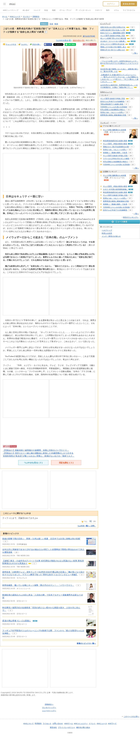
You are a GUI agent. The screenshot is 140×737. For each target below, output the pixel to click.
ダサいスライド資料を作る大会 (112, 44)
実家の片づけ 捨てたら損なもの (112, 50)
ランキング (104, 123)
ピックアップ (105, 24)
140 (133, 41)
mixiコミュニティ (81, 723)
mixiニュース (15, 16)
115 (132, 30)
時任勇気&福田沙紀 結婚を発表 (115, 141)
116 (130, 144)
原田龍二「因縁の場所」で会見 (115, 153)
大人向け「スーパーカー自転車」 (113, 41)
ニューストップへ (49, 711)
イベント (92, 723)
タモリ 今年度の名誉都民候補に (115, 189)
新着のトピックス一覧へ (86, 643)
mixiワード (112, 723)
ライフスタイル (129, 10)
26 (132, 35)
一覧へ (135, 53)
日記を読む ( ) (66, 463)
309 (106, 134)
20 (129, 115)
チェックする (11, 44)
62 (130, 141)
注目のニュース (106, 92)
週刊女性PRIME (89, 36)
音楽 (51, 24)
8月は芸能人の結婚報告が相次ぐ (113, 110)
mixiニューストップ (10, 10)
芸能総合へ (49, 704)
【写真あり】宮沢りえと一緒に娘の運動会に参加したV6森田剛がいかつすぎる (38, 453)
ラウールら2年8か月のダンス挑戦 (116, 159)
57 (128, 33)
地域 (54, 10)
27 (133, 47)
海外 (108, 10)
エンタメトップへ (49, 707)
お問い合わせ (57, 723)
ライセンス (47, 723)
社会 (46, 10)
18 (130, 107)
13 (128, 109)
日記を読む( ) (79, 40)
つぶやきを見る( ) (63, 40)
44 (132, 50)
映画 (56, 24)
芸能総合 (36, 16)
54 (35, 621)
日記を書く (36, 44)
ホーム (4, 16)
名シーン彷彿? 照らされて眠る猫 (113, 38)
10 (16, 552)
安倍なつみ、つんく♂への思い (112, 112)
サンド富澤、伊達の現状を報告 (115, 144)
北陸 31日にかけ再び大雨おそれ (112, 27)
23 (133, 38)
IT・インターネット (83, 10)
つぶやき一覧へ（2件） (87, 526)
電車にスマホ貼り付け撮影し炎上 (113, 47)
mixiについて (28, 723)
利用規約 (38, 723)
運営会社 (53, 727)
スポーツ (98, 10)
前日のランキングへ (130, 217)
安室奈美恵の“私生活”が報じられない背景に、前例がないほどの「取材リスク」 (38, 456)
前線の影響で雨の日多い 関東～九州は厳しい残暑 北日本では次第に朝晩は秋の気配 (41, 539)
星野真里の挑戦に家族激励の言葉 (113, 115)
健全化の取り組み (83, 727)
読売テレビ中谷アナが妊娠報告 (112, 101)
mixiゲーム (68, 723)
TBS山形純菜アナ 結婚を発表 (111, 104)
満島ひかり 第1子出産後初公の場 (116, 147)
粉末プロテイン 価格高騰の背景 (112, 33)
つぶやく (24, 44)
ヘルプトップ (107, 230)
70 (131, 44)
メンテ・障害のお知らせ (111, 236)
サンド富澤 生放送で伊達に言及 (112, 36)
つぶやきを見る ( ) (33, 463)
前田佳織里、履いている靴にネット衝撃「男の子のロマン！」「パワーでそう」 (38, 585)
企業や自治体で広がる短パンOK (112, 30)
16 (127, 101)
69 (131, 189)
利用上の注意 (107, 233)
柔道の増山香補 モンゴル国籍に (16, 621)
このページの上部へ (131, 716)
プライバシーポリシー (66, 727)
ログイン (111, 4)
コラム (116, 10)
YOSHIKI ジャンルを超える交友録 (113, 107)
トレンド (36, 10)
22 (127, 112)
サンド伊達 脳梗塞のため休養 (114, 130)
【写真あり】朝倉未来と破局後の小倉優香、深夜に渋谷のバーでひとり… (36, 450)
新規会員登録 (129, 4)
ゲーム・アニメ (66, 10)
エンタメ (26, 10)
